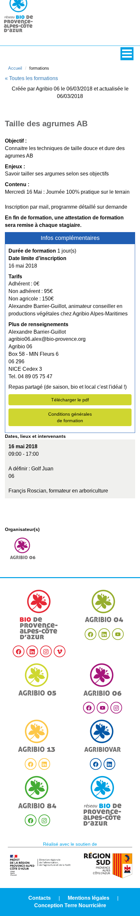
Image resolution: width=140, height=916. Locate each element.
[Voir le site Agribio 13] (37, 736)
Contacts (39, 898)
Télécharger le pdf (70, 399)
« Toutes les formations (31, 78)
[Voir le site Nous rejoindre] (102, 801)
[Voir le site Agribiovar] (102, 736)
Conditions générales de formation (70, 417)
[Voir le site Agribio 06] (102, 679)
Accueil (15, 68)
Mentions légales (88, 898)
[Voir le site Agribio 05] (37, 679)
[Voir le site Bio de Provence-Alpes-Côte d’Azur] (39, 615)
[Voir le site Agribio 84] (37, 792)
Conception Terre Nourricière (70, 905)
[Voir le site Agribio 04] (104, 606)
